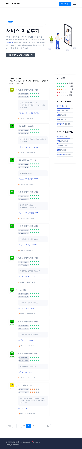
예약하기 (64, 4)
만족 (58, 111)
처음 (9, 426)
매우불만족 (61, 124)
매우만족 (60, 106)
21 (19, 426)
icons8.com (15, 445)
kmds (37, 442)
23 (29, 426)
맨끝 (48, 426)
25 (38, 426)
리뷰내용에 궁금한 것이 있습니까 (20, 55)
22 (24, 426)
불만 (58, 119)
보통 (58, 115)
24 (33, 426)
